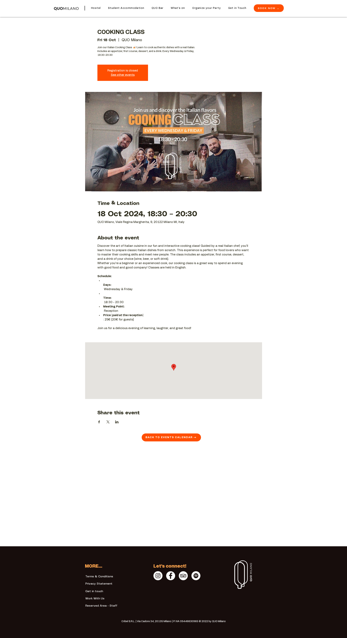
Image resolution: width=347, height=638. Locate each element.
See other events (123, 74)
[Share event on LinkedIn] (117, 421)
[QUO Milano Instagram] (157, 575)
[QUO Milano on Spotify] (195, 575)
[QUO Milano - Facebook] (170, 575)
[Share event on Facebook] (99, 421)
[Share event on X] (108, 421)
